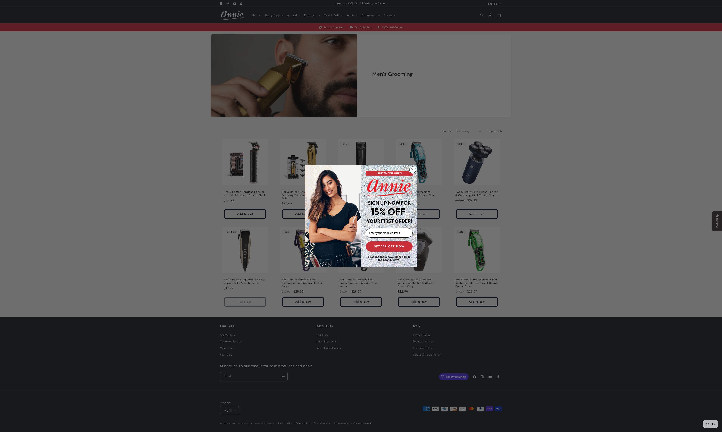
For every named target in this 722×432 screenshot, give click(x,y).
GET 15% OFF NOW (389, 246)
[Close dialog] (412, 170)
